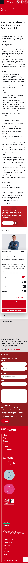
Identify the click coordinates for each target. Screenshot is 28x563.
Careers (6, 441)
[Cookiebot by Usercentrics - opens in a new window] (20, 252)
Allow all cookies (14, 301)
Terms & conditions (8, 539)
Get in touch (8, 223)
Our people (7, 449)
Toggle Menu (2, 2)
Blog (5, 438)
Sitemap (5, 554)
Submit (5, 421)
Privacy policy (6, 545)
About (5, 435)
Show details (19, 297)
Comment (11, 17)
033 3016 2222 (13, 350)
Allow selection (14, 306)
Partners (5, 548)
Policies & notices (7, 542)
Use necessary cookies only (14, 310)
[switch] (24, 282)
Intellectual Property (16, 214)
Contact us (7, 444)
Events (6, 447)
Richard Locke (22, 17)
